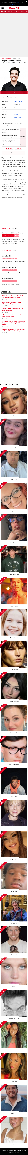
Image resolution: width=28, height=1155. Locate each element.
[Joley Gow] (14, 984)
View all (24, 291)
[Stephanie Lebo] (14, 857)
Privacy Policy (18, 2)
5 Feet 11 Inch (17, 117)
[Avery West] (14, 794)
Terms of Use (12, 4)
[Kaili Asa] (14, 1143)
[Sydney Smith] (14, 1079)
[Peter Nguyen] (14, 604)
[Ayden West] (14, 889)
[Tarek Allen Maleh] (14, 572)
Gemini (16, 114)
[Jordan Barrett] (14, 667)
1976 (20, 101)
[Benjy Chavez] (14, 477)
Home (3, 58)
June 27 (16, 101)
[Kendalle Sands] (14, 413)
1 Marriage (9, 148)
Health (22, 11)
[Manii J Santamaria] (14, 762)
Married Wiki (14, 8)
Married (18, 11)
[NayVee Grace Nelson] (14, 1048)
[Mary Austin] (14, 826)
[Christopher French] (14, 1016)
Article (13, 11)
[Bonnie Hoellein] (14, 731)
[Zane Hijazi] (14, 1111)
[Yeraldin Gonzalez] (14, 699)
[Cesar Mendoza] (14, 540)
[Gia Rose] (14, 445)
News (8, 11)
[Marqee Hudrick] (14, 509)
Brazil (15, 111)
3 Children (19, 148)
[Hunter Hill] (14, 952)
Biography (3, 11)
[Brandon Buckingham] (14, 921)
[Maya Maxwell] (14, 635)
